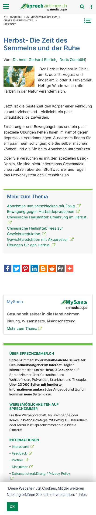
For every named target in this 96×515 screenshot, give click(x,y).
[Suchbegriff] (82, 6)
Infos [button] (83, 495)
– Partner (16, 460)
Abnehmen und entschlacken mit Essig (41, 206)
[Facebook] (7, 269)
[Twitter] (16, 269)
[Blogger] (43, 269)
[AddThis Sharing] (69, 269)
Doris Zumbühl (72, 59)
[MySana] (73, 304)
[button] (91, 7)
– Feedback (18, 453)
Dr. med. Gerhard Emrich (34, 59)
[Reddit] (52, 269)
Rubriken (16, 16)
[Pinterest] (25, 269)
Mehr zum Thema (22, 328)
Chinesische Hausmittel (18, 20)
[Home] (5, 16)
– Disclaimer (18, 467)
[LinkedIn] (34, 269)
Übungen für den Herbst (29, 245)
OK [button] (12, 506)
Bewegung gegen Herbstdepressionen (41, 211)
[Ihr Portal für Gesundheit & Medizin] (48, 7)
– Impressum (19, 446)
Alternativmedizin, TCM (41, 16)
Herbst (9, 24)
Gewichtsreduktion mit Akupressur (38, 239)
